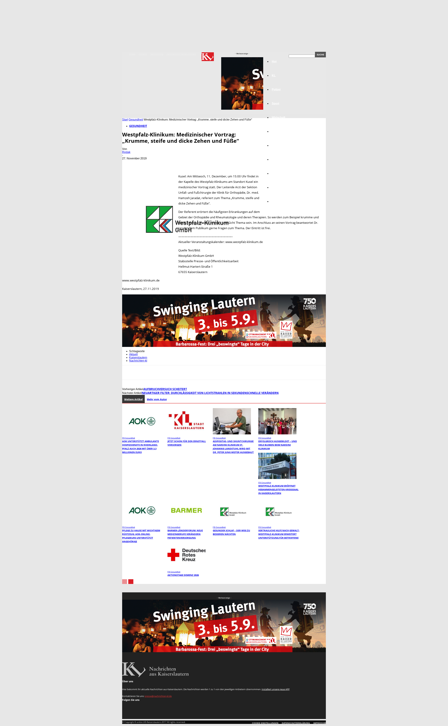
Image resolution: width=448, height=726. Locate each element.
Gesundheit (279, 173)
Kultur (276, 187)
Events (143, 54)
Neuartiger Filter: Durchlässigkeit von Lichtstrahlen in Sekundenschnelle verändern (210, 393)
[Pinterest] (153, 163)
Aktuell (133, 354)
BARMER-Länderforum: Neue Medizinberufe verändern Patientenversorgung (185, 534)
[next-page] (130, 581)
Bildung (277, 145)
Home (132, 54)
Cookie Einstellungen (265, 723)
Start (125, 119)
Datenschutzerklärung (181, 54)
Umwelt (277, 159)
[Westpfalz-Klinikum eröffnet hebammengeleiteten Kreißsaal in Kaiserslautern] (277, 478)
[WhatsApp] (166, 163)
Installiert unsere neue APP (276, 689)
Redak (126, 152)
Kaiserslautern (138, 357)
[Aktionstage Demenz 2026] (186, 567)
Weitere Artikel (133, 399)
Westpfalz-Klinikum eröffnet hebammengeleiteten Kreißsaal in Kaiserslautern (278, 489)
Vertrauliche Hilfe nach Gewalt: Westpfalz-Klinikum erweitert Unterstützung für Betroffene (278, 534)
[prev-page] (124, 581)
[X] (140, 163)
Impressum (156, 54)
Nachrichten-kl (138, 360)
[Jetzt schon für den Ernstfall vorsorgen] (186, 433)
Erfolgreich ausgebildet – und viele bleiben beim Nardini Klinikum (277, 445)
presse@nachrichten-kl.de (158, 696)
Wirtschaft (278, 117)
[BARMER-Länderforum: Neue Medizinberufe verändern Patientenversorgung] (186, 522)
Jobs (275, 131)
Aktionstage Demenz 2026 (183, 575)
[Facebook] (128, 163)
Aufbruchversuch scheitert (165, 389)
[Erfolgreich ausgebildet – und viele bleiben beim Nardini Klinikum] (277, 433)
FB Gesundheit (128, 438)
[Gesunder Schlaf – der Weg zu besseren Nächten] (232, 522)
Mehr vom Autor (157, 399)
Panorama (278, 201)
